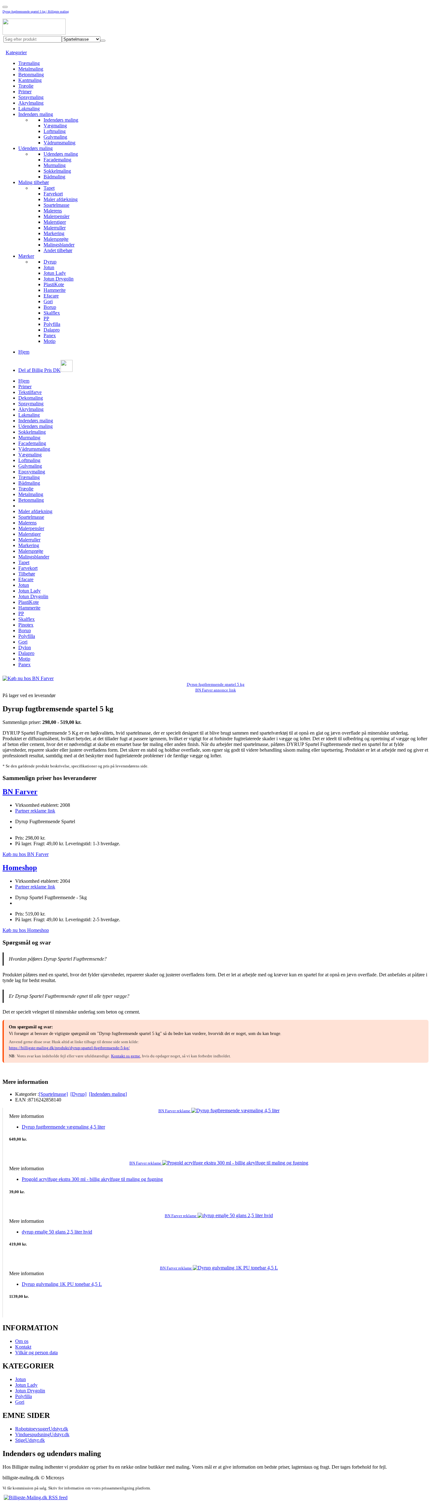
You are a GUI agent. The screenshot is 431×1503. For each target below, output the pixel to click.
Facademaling (57, 159)
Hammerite (55, 290)
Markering (54, 233)
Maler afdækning (61, 199)
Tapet (49, 188)
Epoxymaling (31, 471)
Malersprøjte (56, 239)
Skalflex (52, 312)
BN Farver (20, 792)
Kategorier (16, 52)
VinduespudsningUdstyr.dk (42, 1434)
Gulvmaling (55, 137)
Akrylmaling (31, 103)
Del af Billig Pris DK (39, 370)
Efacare (51, 295)
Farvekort (53, 193)
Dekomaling (30, 398)
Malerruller (55, 227)
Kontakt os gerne (125, 1056)
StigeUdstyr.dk (30, 1440)
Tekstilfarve (30, 392)
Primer (25, 91)
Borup (50, 307)
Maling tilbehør (33, 182)
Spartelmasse (56, 205)
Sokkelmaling (57, 171)
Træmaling (29, 63)
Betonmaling (31, 74)
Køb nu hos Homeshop (26, 930)
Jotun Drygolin (59, 278)
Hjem (23, 352)
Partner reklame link (35, 810)
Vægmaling (55, 125)
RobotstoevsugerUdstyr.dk (41, 1428)
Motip (50, 341)
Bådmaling (54, 176)
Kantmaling (30, 80)
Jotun (49, 267)
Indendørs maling (35, 114)
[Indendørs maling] (108, 1094)
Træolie (25, 86)
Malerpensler (56, 216)
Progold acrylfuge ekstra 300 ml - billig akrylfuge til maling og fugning (92, 1179)
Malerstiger (55, 222)
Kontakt (23, 1347)
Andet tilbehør (58, 250)
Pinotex (25, 624)
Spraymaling (31, 97)
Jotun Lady (55, 273)
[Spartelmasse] (53, 1094)
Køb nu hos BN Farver (26, 854)
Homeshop (20, 868)
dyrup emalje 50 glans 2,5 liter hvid (57, 1231)
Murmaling (55, 165)
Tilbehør (26, 573)
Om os (21, 1341)
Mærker (26, 256)
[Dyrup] (78, 1094)
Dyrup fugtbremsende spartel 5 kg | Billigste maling (36, 11)
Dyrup (50, 261)
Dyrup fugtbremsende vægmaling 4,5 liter (63, 1127)
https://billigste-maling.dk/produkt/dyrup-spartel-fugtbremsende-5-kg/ (69, 1047)
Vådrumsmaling (59, 142)
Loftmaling (55, 131)
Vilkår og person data (36, 1352)
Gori (48, 301)
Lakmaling (29, 108)
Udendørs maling (35, 148)
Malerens (53, 210)
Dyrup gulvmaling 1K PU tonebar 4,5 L (62, 1284)
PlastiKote (54, 284)
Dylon (24, 647)
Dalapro (52, 329)
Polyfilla (52, 324)
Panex (50, 335)
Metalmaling (30, 69)
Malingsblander (59, 244)
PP (46, 318)
